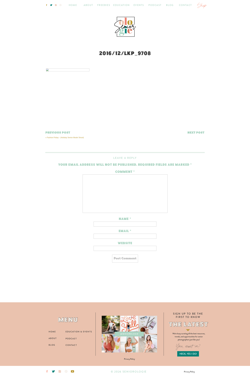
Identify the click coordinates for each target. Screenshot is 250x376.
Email (125, 231)
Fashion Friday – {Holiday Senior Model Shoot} (65, 138)
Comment (125, 172)
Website (125, 243)
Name (125, 219)
